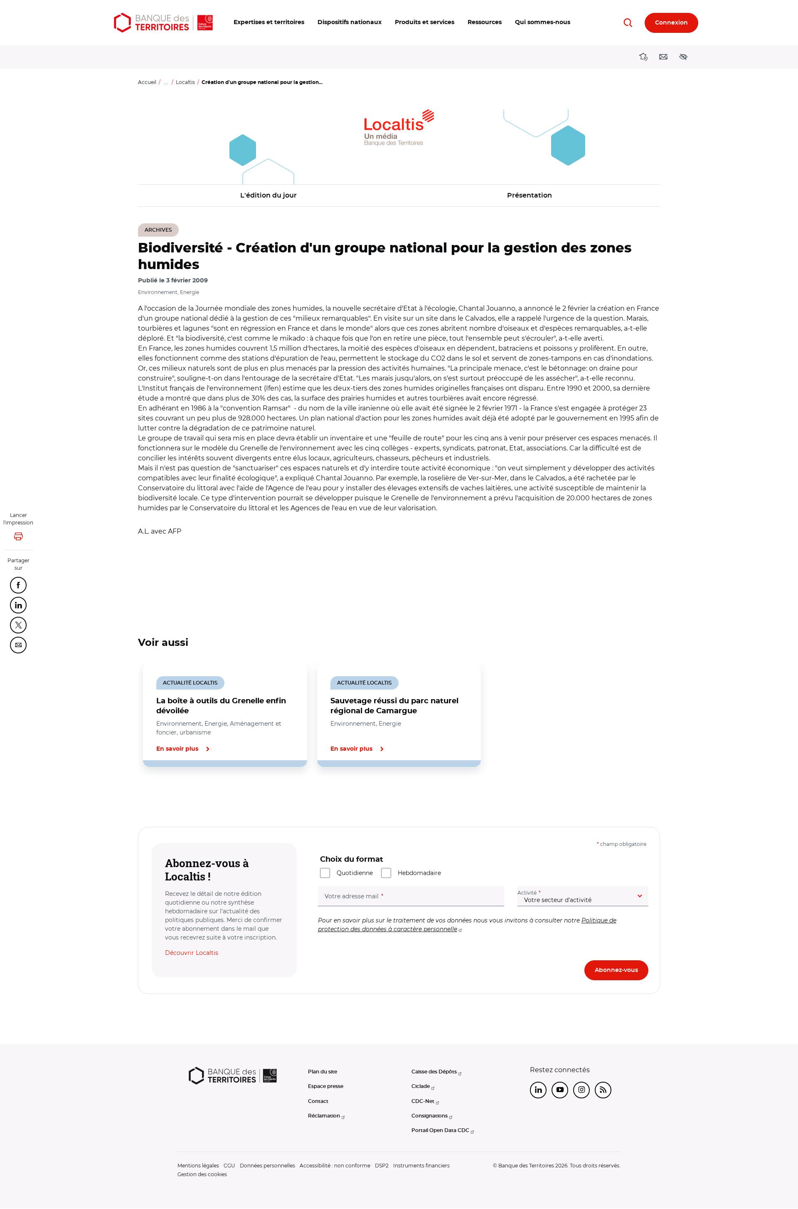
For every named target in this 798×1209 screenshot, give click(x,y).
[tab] (166, 795)
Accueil (147, 82)
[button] (269, 22)
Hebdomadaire (419, 873)
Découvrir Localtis (191, 953)
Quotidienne (355, 873)
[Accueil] (163, 23)
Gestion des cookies (202, 1174)
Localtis (185, 82)
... (166, 82)
